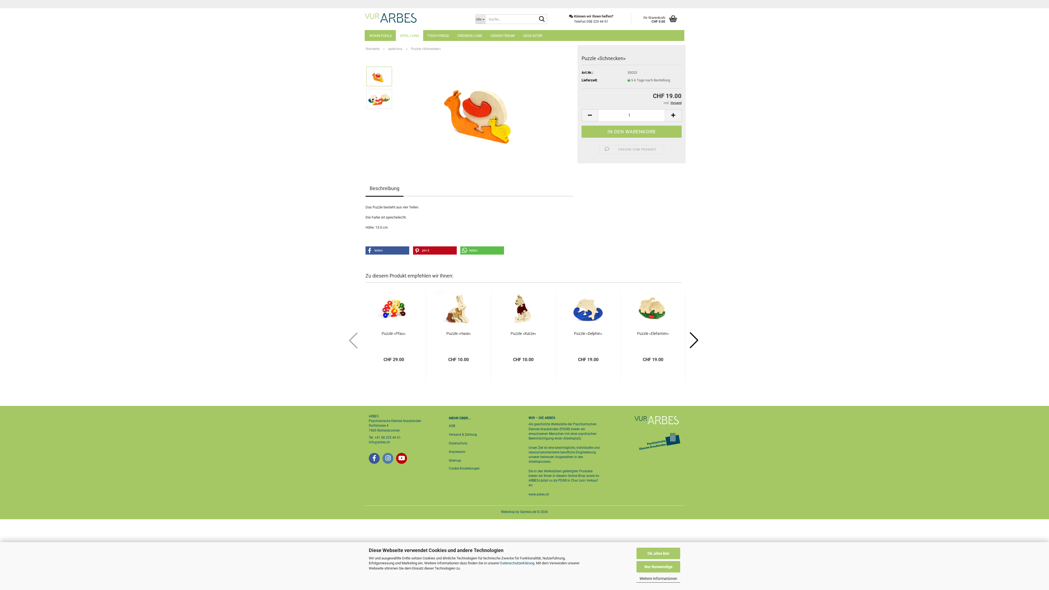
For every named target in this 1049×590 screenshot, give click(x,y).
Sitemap (455, 460)
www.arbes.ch (539, 494)
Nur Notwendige (658, 567)
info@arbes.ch (379, 442)
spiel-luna (409, 36)
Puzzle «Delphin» (588, 333)
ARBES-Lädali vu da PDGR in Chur (553, 480)
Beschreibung (384, 188)
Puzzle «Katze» (523, 333)
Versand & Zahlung (463, 434)
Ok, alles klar (658, 553)
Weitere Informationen (658, 578)
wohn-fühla (380, 36)
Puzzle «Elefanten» (653, 333)
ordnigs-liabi (469, 36)
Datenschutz (458, 443)
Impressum (457, 452)
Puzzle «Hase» (458, 333)
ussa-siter (532, 36)
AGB (452, 426)
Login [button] (675, 4)
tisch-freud (438, 36)
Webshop (508, 512)
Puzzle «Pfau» (394, 333)
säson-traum (502, 36)
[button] (590, 115)
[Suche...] (542, 19)
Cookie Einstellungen (464, 468)
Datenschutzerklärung (517, 563)
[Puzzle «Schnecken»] (485, 110)
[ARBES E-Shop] (416, 17)
